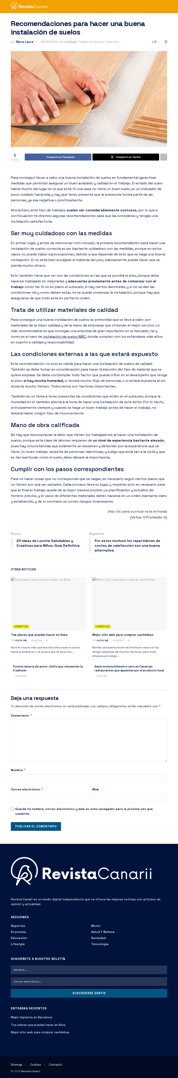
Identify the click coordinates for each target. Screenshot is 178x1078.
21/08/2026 (36, 640)
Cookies (35, 1064)
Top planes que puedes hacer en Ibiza (39, 635)
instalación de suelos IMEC (64, 336)
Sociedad (98, 938)
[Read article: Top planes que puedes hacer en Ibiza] (48, 604)
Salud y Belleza (103, 932)
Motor (96, 926)
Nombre (18, 770)
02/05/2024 (49, 42)
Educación (19, 938)
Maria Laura (24, 42)
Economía (18, 932)
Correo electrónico (27, 789)
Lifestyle (70, 42)
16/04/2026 (101, 675)
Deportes (18, 926)
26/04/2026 (20, 675)
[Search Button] (165, 6)
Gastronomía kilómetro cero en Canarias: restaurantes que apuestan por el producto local (129, 668)
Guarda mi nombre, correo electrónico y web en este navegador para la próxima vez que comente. (84, 811)
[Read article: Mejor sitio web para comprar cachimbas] (129, 604)
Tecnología (100, 944)
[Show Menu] (157, 6)
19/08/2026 (117, 640)
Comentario (21, 715)
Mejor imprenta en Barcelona (31, 1017)
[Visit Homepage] (31, 6)
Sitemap (16, 1064)
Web (95, 789)
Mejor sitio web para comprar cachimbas (122, 635)
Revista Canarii (30, 1071)
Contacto (55, 1064)
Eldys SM (21, 640)
